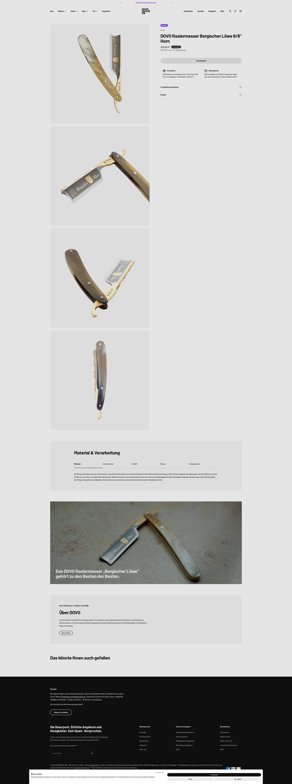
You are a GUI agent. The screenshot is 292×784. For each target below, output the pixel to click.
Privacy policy (160, 772)
